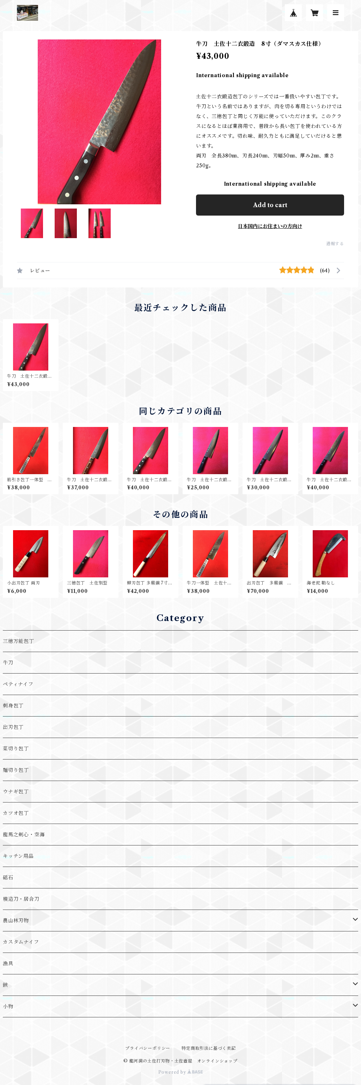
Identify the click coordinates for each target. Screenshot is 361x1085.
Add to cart (270, 205)
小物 (8, 1006)
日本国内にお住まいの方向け (270, 226)
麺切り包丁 (16, 770)
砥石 (8, 877)
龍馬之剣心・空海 (23, 834)
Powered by (173, 1072)
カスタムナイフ (21, 942)
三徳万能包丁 (18, 641)
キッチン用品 (18, 856)
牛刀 (8, 662)
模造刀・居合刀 (21, 899)
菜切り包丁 (16, 748)
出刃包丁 (13, 727)
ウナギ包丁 (16, 791)
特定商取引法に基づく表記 (209, 1048)
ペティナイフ (18, 684)
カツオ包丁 (16, 813)
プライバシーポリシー (147, 1048)
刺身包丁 (13, 705)
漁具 (8, 963)
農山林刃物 (16, 920)
